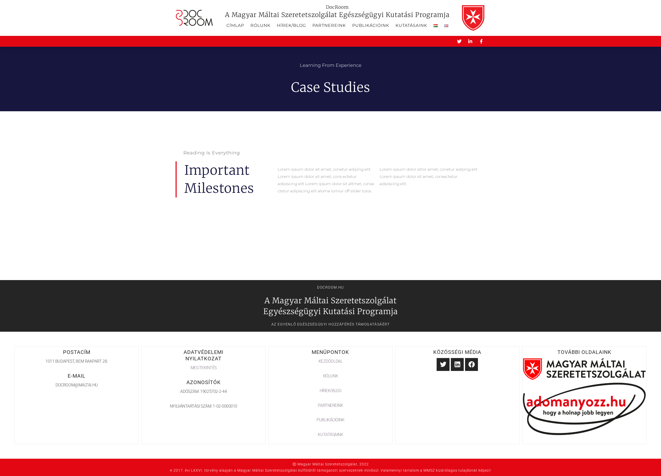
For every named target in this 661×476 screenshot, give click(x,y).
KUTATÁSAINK (330, 434)
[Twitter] (443, 364)
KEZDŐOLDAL (331, 361)
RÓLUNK (330, 376)
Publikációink (370, 25)
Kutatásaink (411, 25)
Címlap (235, 25)
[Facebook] (471, 364)
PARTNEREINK (330, 405)
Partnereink (329, 25)
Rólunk (260, 25)
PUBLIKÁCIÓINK (330, 419)
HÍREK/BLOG (331, 390)
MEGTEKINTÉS (204, 367)
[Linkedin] (457, 364)
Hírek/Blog (291, 25)
